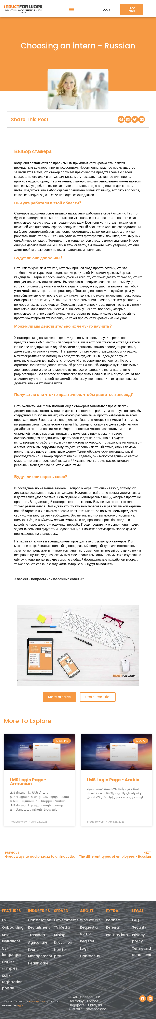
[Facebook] (142, 998)
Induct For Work (37, 1001)
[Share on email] (141, 119)
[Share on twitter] (134, 119)
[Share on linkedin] (128, 119)
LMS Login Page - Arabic (113, 780)
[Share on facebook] (121, 119)
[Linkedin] (150, 998)
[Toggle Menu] (71, 9)
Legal (20, 1005)
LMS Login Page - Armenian (28, 781)
